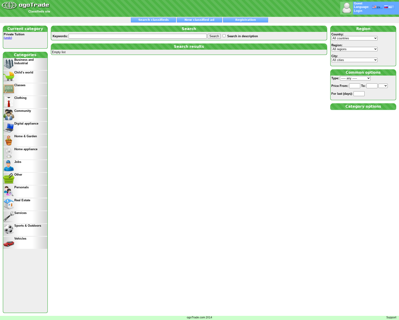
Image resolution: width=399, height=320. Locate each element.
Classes (19, 85)
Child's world (23, 72)
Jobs (17, 162)
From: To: (348, 86)
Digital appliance (26, 123)
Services (20, 213)
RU (390, 7)
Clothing (20, 98)
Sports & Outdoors (27, 225)
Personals (21, 187)
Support (391, 317)
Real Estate (22, 200)
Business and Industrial (24, 61)
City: (334, 56)
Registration (245, 19)
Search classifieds (153, 19)
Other (18, 174)
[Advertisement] (105, 8)
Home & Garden (25, 136)
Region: (336, 45)
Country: (337, 34)
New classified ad (199, 19)
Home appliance (25, 149)
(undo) (8, 38)
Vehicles (20, 238)
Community (22, 111)
